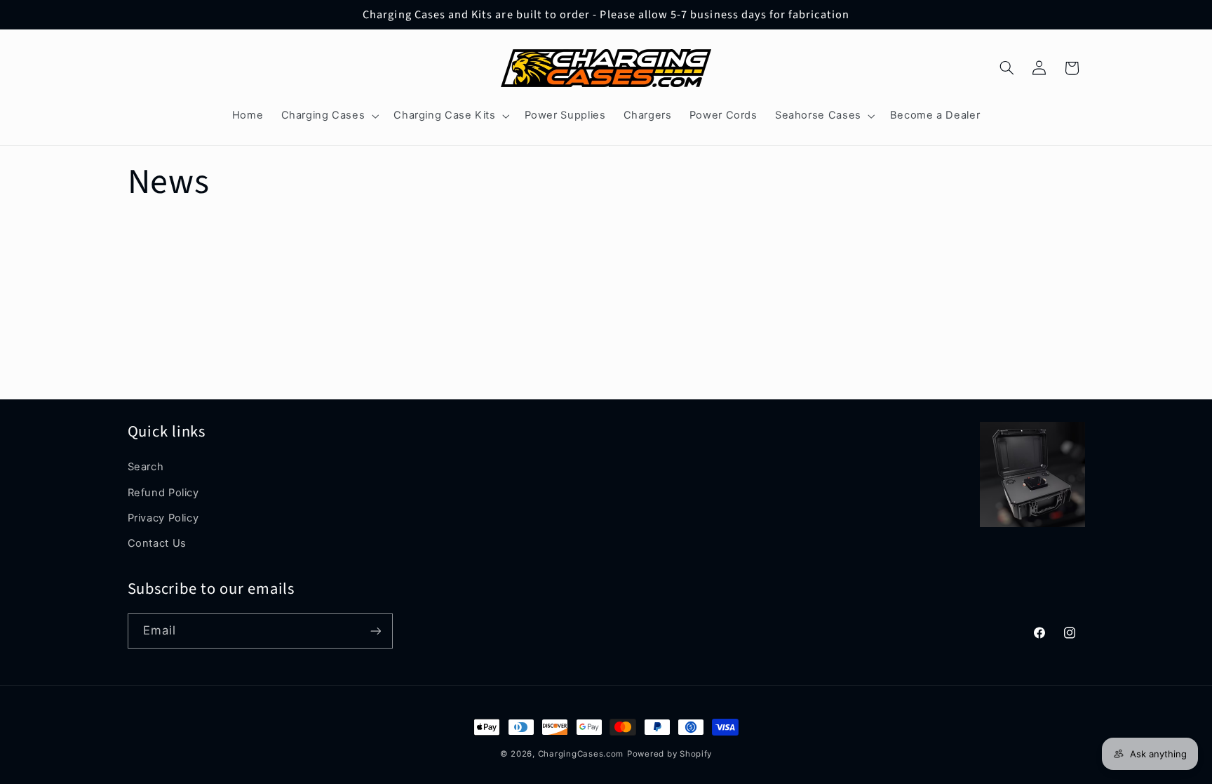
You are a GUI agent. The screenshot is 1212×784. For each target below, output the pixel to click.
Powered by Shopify (669, 754)
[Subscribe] (375, 630)
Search (146, 466)
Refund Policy (163, 492)
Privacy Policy (163, 518)
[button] (328, 115)
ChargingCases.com (581, 754)
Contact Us (157, 543)
